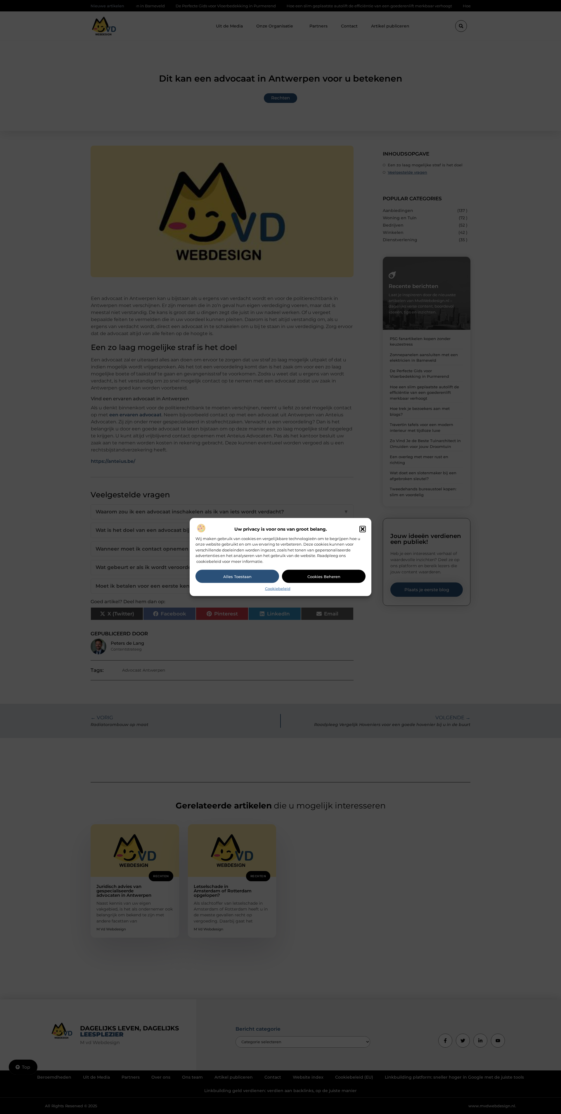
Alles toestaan (237, 576)
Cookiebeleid (277, 588)
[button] (363, 529)
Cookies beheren (323, 576)
